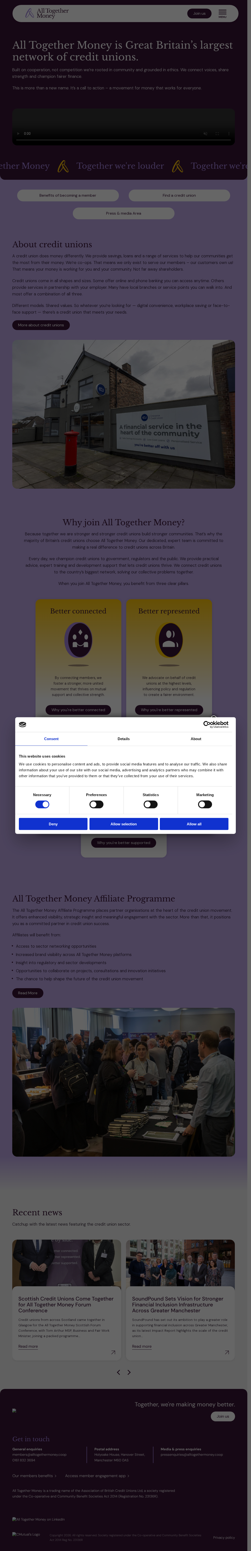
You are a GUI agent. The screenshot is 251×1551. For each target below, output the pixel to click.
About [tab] (196, 739)
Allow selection (124, 824)
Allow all (194, 824)
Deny (53, 824)
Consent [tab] (51, 739)
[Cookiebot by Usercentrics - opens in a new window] (207, 724)
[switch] (96, 804)
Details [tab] (124, 739)
